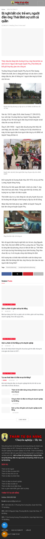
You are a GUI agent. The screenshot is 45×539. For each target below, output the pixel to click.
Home (3, 9)
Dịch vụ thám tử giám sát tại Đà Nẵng (14, 309)
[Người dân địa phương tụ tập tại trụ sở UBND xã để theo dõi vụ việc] (22, 93)
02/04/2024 (11, 380)
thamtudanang (11, 267)
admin (5, 380)
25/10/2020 (15, 412)
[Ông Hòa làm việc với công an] (22, 222)
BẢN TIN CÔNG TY (12, 9)
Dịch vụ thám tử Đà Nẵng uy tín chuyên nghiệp (17, 343)
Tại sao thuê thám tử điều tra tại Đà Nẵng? (16, 377)
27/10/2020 (15, 403)
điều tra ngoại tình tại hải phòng (23, 458)
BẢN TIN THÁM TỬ (9, 304)
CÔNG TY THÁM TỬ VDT (13, 534)
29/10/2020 (15, 394)
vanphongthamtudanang (27, 267)
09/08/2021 (8, 311)
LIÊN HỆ (28, 530)
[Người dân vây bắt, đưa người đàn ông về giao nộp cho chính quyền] (22, 154)
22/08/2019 (5, 25)
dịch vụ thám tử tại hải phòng (22, 455)
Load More (22, 419)
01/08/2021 (8, 345)
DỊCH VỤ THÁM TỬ (17, 530)
